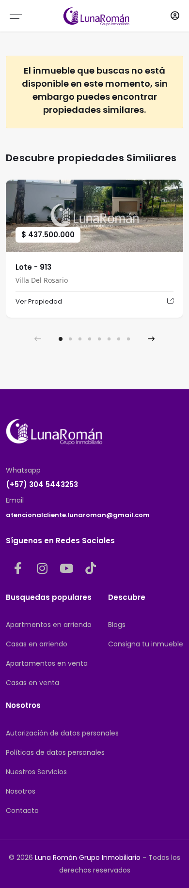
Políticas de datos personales (55, 752)
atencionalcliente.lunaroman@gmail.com (78, 515)
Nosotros (20, 791)
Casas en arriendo (36, 644)
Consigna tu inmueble (145, 644)
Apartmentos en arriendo (49, 624)
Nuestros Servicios (36, 772)
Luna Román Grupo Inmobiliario (88, 857)
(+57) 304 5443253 (42, 484)
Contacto (22, 810)
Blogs (117, 624)
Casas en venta (32, 683)
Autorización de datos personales (62, 733)
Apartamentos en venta (47, 663)
